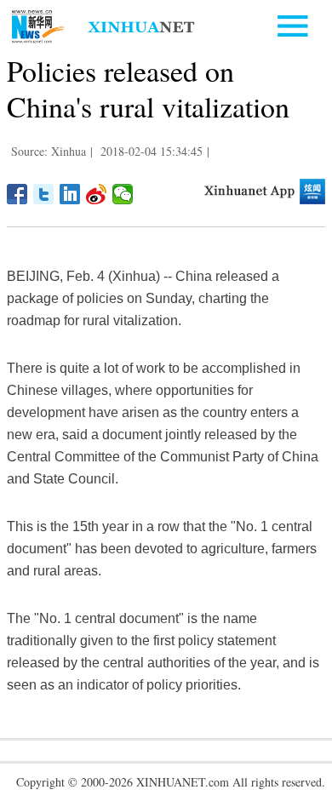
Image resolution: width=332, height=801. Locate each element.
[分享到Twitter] (43, 194)
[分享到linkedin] (70, 194)
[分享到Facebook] (17, 194)
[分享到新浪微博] (96, 194)
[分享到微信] (123, 194)
